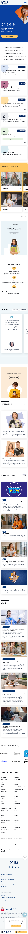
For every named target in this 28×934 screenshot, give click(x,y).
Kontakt (3, 881)
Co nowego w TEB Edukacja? (7, 879)
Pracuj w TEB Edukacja (6, 874)
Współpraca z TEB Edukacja (7, 884)
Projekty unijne (4, 886)
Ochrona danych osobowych (8, 897)
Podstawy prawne (5, 900)
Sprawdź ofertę (9, 36)
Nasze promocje (5, 876)
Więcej (24, 404)
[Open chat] (24, 914)
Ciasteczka (3, 895)
